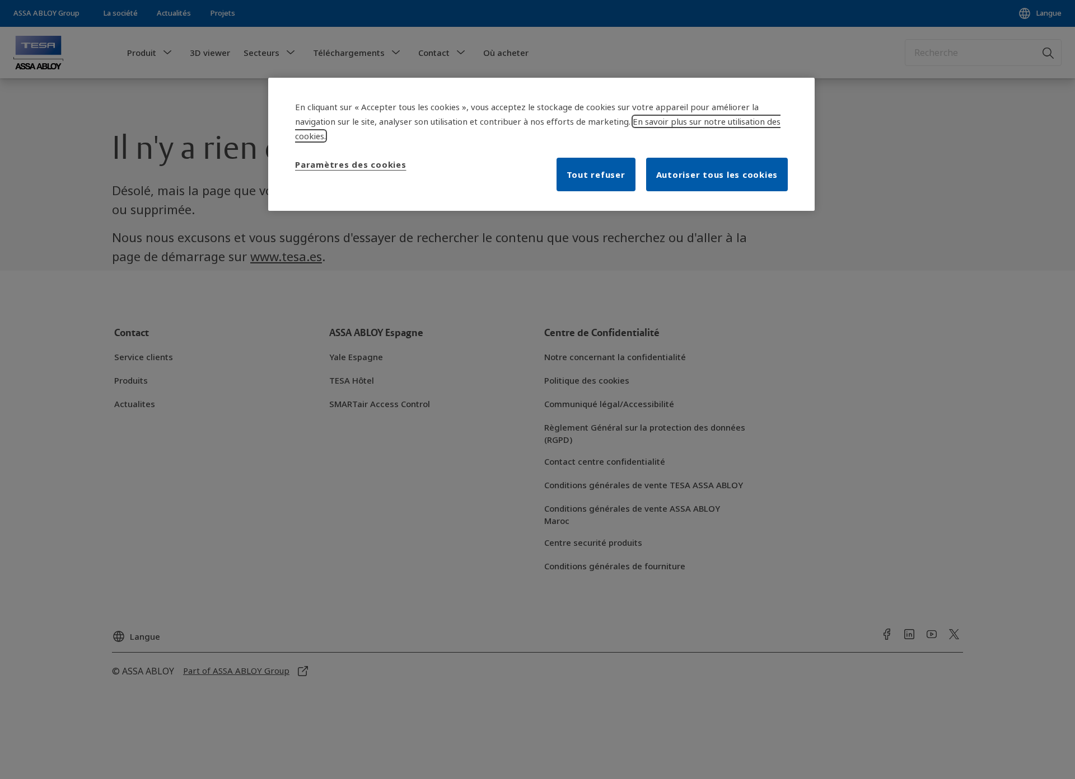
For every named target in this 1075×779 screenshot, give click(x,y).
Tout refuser (596, 174)
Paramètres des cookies (350, 164)
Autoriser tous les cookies (717, 174)
